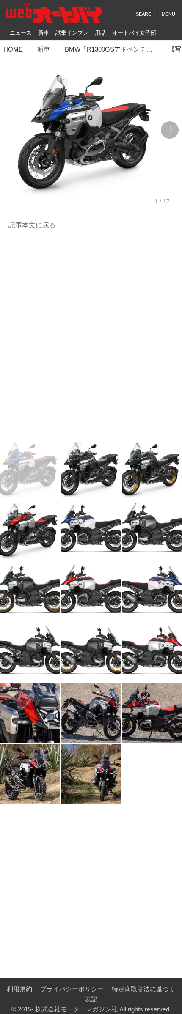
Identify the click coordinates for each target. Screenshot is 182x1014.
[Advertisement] (91, 335)
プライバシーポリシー (72, 988)
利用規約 (19, 988)
